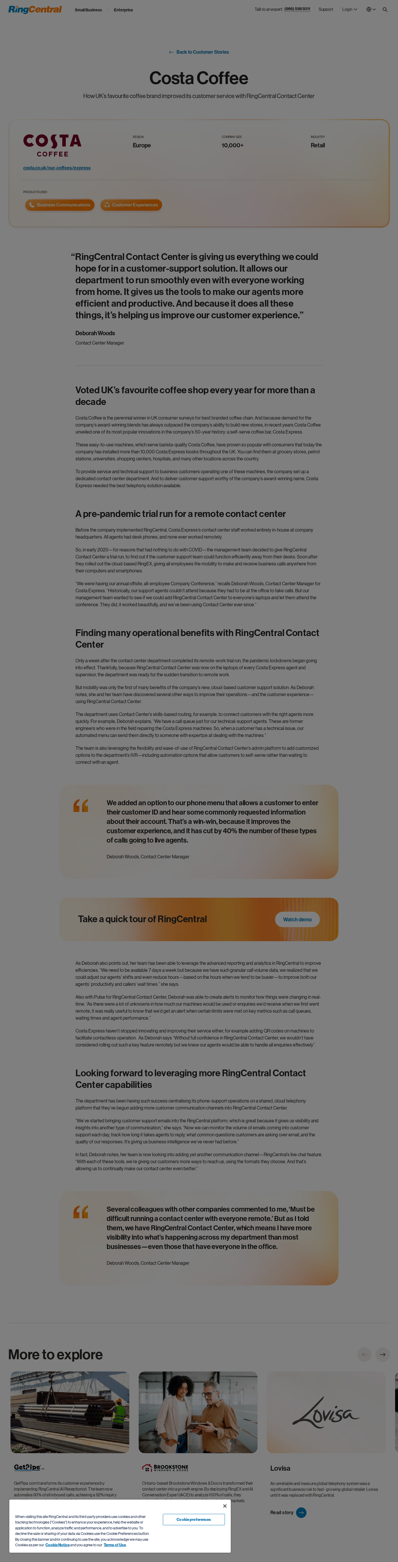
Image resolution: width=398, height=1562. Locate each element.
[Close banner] (225, 1506)
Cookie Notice (57, 1545)
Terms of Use (115, 1545)
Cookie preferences (194, 1519)
